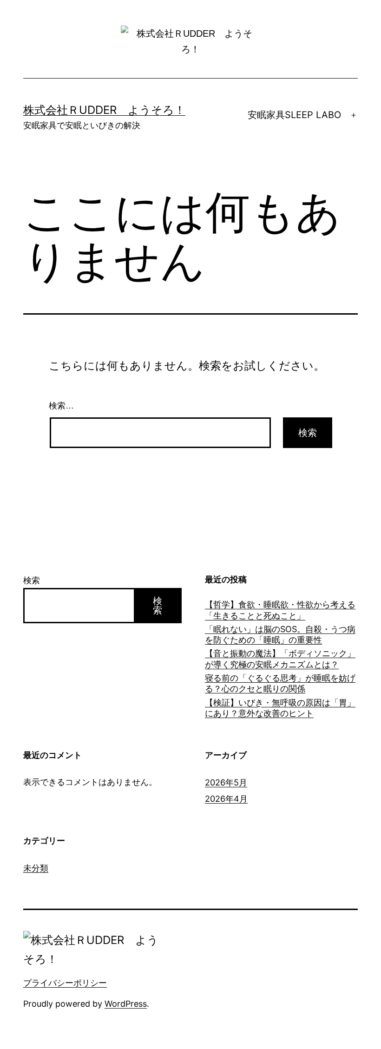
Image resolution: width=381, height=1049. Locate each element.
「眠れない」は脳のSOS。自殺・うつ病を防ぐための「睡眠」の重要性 (280, 634)
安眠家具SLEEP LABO (294, 114)
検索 (31, 580)
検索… (61, 405)
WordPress (126, 1004)
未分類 (35, 868)
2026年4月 (226, 799)
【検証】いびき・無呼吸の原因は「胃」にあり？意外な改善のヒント (280, 708)
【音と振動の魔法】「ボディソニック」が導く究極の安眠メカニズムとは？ (280, 658)
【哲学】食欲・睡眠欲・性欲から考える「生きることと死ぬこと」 (280, 610)
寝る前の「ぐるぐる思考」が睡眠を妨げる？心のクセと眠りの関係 (280, 683)
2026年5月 (226, 782)
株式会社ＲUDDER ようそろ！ (104, 110)
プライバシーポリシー (65, 983)
